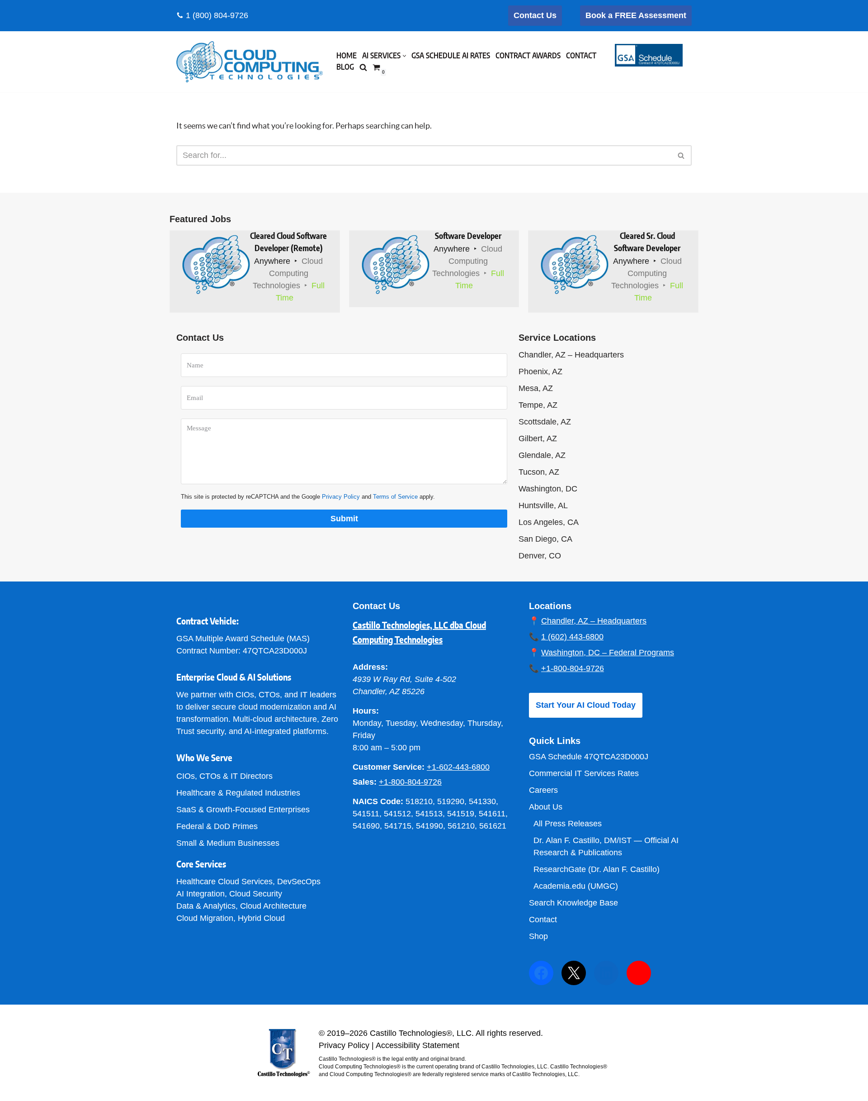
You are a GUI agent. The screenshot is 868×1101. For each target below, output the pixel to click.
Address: (370, 667)
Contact (581, 56)
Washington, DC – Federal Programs (607, 652)
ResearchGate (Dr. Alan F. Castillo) (596, 869)
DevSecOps (299, 881)
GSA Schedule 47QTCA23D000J (588, 756)
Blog (345, 67)
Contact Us (535, 15)
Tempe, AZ (538, 405)
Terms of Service (395, 496)
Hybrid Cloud (261, 918)
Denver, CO (540, 555)
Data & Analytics (206, 905)
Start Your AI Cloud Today (586, 705)
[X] (573, 973)
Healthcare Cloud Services (224, 881)
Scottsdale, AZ (545, 421)
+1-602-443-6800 (458, 767)
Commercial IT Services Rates (584, 773)
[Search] (681, 155)
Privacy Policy (341, 496)
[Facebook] (541, 973)
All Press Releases (567, 823)
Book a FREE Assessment (635, 15)
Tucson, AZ (539, 472)
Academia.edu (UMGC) (575, 886)
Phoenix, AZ (540, 371)
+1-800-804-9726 (410, 781)
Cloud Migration (204, 918)
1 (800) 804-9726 (217, 15)
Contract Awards (528, 56)
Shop (538, 936)
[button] (404, 55)
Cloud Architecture (273, 905)
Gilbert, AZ (538, 438)
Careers (543, 790)
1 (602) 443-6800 (572, 636)
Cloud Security (255, 893)
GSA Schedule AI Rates (450, 56)
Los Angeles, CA (549, 522)
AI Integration (200, 893)
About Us (545, 806)
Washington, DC (548, 488)
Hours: (366, 710)
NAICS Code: (378, 801)
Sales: (365, 781)
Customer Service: (389, 767)
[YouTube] (639, 973)
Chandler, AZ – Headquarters (571, 354)
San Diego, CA (545, 538)
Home (346, 56)
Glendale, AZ (542, 455)
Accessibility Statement (417, 1045)
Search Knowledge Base (573, 902)
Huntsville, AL (543, 505)
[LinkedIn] (606, 973)
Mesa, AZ (536, 388)
